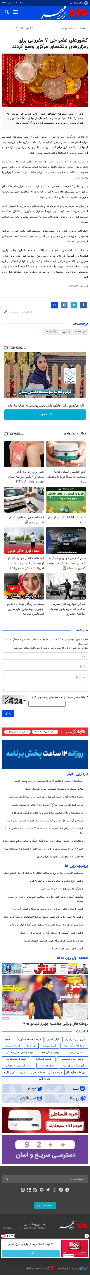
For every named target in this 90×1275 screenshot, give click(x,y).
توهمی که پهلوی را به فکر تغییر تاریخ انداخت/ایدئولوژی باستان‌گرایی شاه (43, 917)
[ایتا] (22, 1190)
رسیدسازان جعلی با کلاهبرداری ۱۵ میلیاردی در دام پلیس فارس (48, 781)
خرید (31, 1253)
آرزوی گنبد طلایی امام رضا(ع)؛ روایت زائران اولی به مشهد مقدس (47, 805)
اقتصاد (82, 28)
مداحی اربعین (76, 1052)
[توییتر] (48, 1190)
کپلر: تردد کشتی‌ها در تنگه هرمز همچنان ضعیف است (53, 941)
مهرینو (22, 1072)
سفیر (7, 1039)
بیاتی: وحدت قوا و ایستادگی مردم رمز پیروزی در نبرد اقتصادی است (46, 797)
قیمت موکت (50, 1046)
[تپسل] (6, 348)
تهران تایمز (9, 1072)
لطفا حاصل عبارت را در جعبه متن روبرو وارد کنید (60, 697)
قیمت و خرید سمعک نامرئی (46, 1072)
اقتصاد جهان (68, 28)
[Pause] (8, 394)
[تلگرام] (67, 1190)
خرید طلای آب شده (74, 1046)
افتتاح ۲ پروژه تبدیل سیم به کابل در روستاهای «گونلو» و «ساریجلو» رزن (43, 849)
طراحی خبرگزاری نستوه (69, 1268)
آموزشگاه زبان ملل (76, 1072)
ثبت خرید (45, 414)
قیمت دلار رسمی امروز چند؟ (67, 949)
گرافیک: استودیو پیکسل (37, 1268)
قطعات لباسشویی (16, 1059)
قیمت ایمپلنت (43, 1059)
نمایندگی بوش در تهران (19, 1066)
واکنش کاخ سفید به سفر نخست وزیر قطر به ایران (56, 881)
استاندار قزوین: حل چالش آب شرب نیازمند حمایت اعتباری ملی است (45, 821)
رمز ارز (66, 332)
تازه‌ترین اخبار (77, 774)
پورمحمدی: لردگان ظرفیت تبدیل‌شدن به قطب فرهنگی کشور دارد (47, 813)
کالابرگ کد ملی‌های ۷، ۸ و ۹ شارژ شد (62, 889)
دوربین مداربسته (51, 1052)
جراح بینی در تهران (75, 1039)
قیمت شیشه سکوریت (29, 1039)
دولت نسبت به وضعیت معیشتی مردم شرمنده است (54, 789)
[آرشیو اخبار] (29, 1190)
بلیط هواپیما (47, 1066)
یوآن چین (52, 332)
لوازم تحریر (53, 1039)
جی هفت (80, 332)
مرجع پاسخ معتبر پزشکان (19, 1052)
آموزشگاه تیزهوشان (73, 1066)
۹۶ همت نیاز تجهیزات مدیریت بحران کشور (60, 857)
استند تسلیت (12, 1046)
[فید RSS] (35, 1190)
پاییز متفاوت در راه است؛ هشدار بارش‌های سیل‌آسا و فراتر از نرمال (46, 925)
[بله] (61, 1190)
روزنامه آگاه (45, 1079)
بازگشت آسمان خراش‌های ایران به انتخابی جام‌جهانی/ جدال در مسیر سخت (45, 899)
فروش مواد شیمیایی (72, 1059)
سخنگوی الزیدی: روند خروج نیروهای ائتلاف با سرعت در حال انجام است (43, 873)
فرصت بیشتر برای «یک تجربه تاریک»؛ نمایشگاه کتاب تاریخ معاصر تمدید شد (44, 831)
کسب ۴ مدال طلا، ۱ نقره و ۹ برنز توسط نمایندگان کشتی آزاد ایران (47, 909)
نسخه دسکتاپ (45, 1205)
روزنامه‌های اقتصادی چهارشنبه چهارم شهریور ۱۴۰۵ (39, 1023)
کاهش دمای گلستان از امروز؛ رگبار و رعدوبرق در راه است (51, 933)
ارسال (8, 713)
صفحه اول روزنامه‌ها (72, 958)
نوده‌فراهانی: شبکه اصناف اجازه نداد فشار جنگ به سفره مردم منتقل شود (43, 841)
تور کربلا (31, 1046)
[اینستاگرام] (54, 1190)
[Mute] (14, 394)
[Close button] (87, 1236)
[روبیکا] (42, 1190)
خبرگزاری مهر (68, 137)
